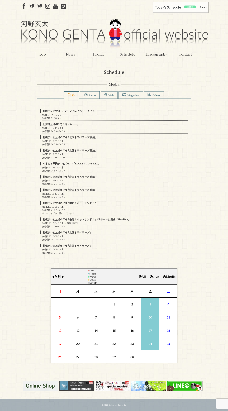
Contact (185, 54)
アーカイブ (49, 213)
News (70, 54)
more (204, 7)
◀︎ (53, 276)
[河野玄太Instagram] (47, 6)
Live (91, 270)
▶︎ (63, 276)
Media (92, 273)
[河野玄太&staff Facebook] (24, 6)
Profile (98, 54)
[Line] (63, 6)
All (144, 277)
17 (150, 330)
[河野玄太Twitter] (39, 6)
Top (42, 54)
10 (150, 317)
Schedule (127, 54)
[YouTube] (55, 6)
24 (150, 343)
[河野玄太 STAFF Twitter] (32, 6)
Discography (156, 54)
